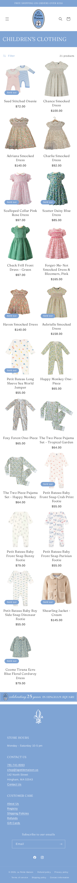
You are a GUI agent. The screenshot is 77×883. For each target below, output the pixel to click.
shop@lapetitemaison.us (22, 769)
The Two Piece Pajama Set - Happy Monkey (20, 495)
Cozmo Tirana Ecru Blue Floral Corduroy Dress (20, 673)
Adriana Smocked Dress (20, 158)
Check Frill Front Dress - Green (20, 267)
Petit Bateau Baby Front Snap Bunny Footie (20, 555)
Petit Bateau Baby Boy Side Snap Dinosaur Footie (20, 615)
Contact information (59, 877)
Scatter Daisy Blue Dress (56, 213)
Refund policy (44, 872)
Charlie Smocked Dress (57, 158)
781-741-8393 (16, 764)
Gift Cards (13, 822)
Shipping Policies (18, 813)
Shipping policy (39, 877)
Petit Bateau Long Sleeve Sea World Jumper (20, 383)
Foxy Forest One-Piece (20, 438)
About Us (13, 803)
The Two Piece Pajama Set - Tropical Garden (56, 440)
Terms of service (19, 877)
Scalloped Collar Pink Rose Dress (20, 213)
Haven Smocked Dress (20, 324)
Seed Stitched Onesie (20, 101)
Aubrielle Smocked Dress (56, 326)
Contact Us (14, 784)
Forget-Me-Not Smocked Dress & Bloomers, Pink (56, 269)
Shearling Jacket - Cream (57, 613)
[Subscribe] (61, 844)
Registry (12, 808)
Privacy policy (61, 872)
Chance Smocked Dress (56, 103)
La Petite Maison (25, 872)
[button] (7, 19)
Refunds (12, 818)
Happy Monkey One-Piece (56, 381)
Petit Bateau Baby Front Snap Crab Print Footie (57, 497)
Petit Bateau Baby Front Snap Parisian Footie (56, 555)
